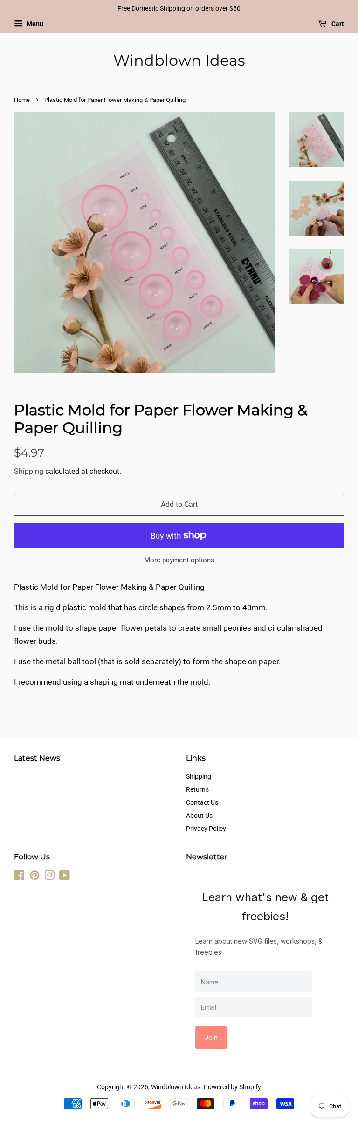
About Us (199, 816)
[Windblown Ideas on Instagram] (49, 877)
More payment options (179, 560)
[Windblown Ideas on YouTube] (64, 877)
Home (22, 99)
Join (211, 1037)
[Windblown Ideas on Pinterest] (34, 877)
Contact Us (202, 803)
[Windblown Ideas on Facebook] (19, 877)
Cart (337, 23)
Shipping (28, 471)
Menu (34, 23)
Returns (197, 790)
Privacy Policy (206, 829)
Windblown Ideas (179, 60)
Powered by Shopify (232, 1087)
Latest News (37, 758)
